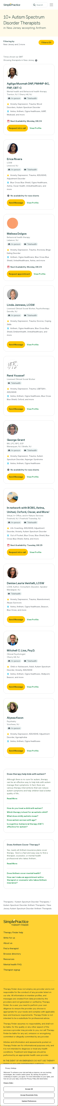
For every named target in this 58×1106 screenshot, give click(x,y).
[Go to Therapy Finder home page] (11, 5)
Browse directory (12, 953)
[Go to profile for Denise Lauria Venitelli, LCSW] (29, 572)
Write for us (9, 937)
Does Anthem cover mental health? (24, 873)
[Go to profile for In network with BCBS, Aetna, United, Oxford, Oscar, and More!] (29, 497)
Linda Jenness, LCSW (21, 305)
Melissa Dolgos (17, 233)
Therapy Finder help (13, 932)
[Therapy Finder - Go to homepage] (27, 923)
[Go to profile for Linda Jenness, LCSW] (29, 294)
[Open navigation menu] (51, 4)
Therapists (8, 901)
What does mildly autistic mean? (22, 816)
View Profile (35, 128)
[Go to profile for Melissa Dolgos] (29, 223)
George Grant (16, 440)
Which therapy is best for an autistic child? (27, 812)
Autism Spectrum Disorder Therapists (32, 901)
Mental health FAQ (12, 964)
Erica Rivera (14, 159)
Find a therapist (11, 948)
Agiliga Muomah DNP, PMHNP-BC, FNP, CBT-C (28, 85)
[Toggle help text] (36, 60)
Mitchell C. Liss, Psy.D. (21, 650)
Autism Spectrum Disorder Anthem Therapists (24, 905)
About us (7, 943)
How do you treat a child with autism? (25, 808)
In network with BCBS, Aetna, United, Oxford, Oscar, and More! (28, 510)
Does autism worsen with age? (21, 820)
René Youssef (15, 375)
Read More (12, 798)
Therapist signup (11, 969)
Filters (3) (46, 42)
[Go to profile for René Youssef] (29, 365)
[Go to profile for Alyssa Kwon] (29, 707)
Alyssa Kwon (15, 717)
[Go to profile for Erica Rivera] (29, 148)
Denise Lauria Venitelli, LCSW (25, 583)
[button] (29, 99)
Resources (8, 959)
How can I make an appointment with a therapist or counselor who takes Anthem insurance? (27, 880)
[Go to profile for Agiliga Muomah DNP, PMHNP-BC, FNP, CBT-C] (29, 73)
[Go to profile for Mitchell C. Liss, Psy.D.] (29, 640)
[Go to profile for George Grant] (29, 429)
